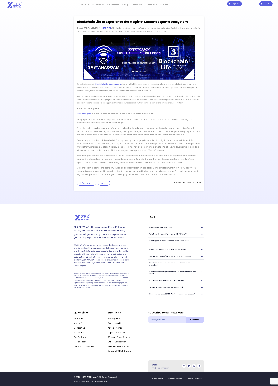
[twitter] (189, 366)
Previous (86, 183)
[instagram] (194, 366)
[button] (176, 227)
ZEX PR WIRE (105, 28)
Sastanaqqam (84, 113)
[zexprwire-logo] (15, 2)
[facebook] (184, 366)
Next (103, 183)
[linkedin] (199, 366)
